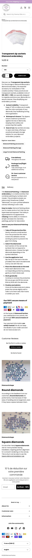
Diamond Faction (10, 555)
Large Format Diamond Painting (14, 152)
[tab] (3, 187)
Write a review (16, 347)
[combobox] (16, 14)
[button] (25, 8)
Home (3, 19)
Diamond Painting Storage (12, 148)
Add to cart (22, 76)
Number (4, 66)
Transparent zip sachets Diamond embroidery (14, 20)
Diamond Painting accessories (13, 144)
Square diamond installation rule (13, 456)
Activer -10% (23, 487)
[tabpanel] (16, 243)
